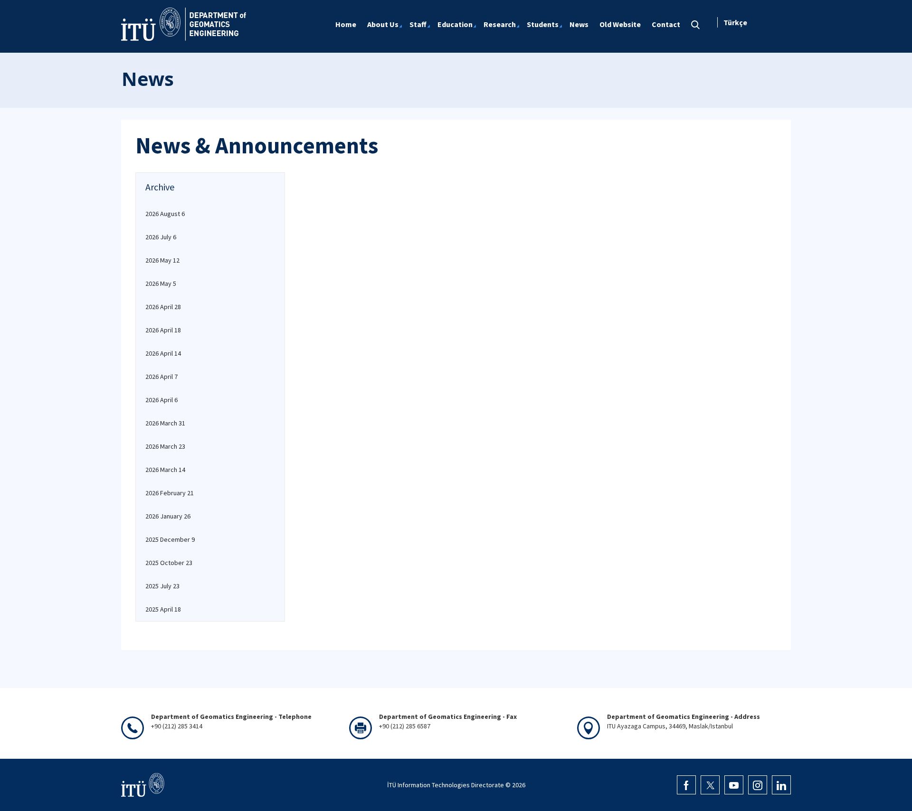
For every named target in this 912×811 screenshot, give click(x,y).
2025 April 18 (163, 609)
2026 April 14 (163, 353)
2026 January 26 (167, 516)
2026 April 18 (163, 330)
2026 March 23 (165, 446)
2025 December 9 (170, 539)
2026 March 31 (165, 423)
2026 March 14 (165, 469)
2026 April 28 (163, 306)
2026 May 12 (162, 260)
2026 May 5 (160, 283)
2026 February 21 (169, 493)
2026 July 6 (160, 237)
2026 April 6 (161, 400)
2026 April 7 (161, 376)
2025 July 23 (162, 586)
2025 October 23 (168, 562)
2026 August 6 (165, 213)
